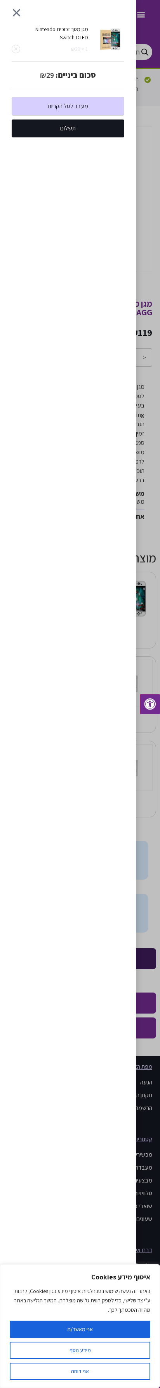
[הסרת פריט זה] (16, 49)
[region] (80, 1326)
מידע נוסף (80, 1350)
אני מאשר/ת (80, 1329)
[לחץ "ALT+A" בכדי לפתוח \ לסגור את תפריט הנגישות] (150, 704)
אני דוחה (80, 1371)
